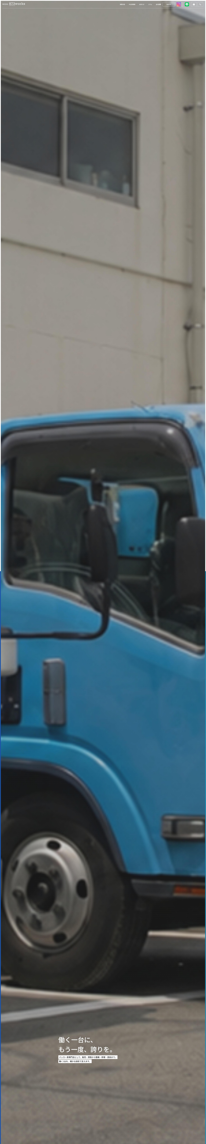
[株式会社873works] (13, 4)
